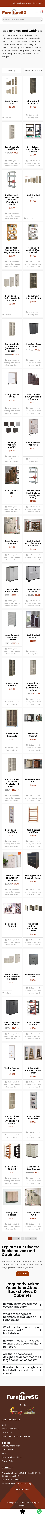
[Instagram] (25, 1405)
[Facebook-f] (20, 1405)
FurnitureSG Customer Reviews (16, 1436)
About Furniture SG (10, 1428)
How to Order (8, 1449)
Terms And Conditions (12, 1457)
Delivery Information (11, 1445)
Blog (4, 1425)
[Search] (40, 19)
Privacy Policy (8, 1461)
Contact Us (7, 1432)
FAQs (4, 1453)
